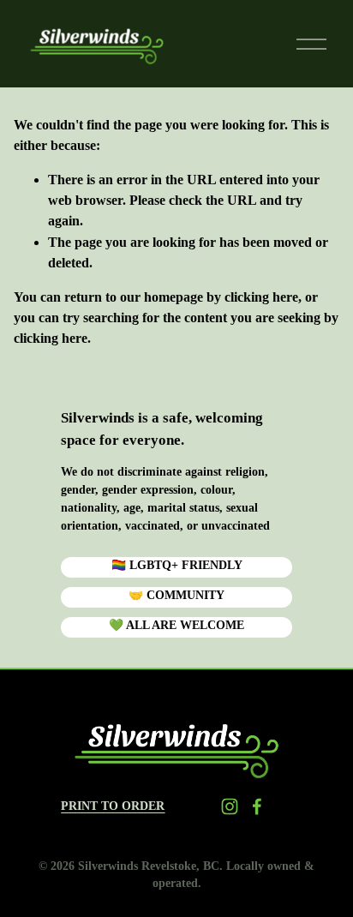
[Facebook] (257, 806)
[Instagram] (229, 806)
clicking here (261, 297)
